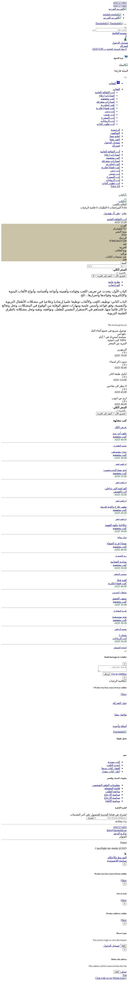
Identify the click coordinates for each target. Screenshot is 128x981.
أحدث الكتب (113, 765)
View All (115, 186)
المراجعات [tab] (114, 285)
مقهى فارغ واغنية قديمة (113, 506)
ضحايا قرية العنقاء (117, 543)
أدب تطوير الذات (111, 183)
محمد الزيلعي (120, 629)
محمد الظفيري (120, 445)
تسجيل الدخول (120, 42)
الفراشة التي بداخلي (116, 488)
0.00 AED (108, 49)
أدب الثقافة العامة (110, 151)
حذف (123, 971)
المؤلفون (115, 133)
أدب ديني (115, 170)
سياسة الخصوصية (117, 860)
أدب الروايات (113, 180)
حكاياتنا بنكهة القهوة (116, 525)
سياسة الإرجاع (112, 794)
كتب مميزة (114, 762)
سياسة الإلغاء (112, 801)
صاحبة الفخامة (118, 561)
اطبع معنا (115, 136)
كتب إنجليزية (113, 164)
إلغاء (123, 946)
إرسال (107, 674)
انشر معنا (115, 139)
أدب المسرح (113, 176)
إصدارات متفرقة (111, 161)
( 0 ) (124, 352)
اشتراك (124, 46)
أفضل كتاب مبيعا (111, 768)
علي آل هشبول (112, 213)
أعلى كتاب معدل (111, 771)
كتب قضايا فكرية (110, 167)
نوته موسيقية (119, 616)
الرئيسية (115, 129)
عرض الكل (121, 427)
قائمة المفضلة (112, 788)
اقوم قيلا (122, 580)
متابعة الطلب (113, 791)
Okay (124, 694)
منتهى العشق (119, 598)
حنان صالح (122, 537)
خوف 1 (123, 635)
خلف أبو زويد (120, 433)
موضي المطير (120, 574)
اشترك (91, 818)
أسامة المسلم (120, 647)
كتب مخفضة (113, 157)
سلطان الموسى (119, 592)
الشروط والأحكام (117, 857)
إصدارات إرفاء (112, 154)
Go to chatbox (119, 673)
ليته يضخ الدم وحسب (115, 470)
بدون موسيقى (119, 451)
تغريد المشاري (120, 611)
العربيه (113, 9)
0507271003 (120, 2)
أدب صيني (114, 173)
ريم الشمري (121, 556)
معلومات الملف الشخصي (106, 785)
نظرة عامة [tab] (114, 282)
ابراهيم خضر (121, 464)
